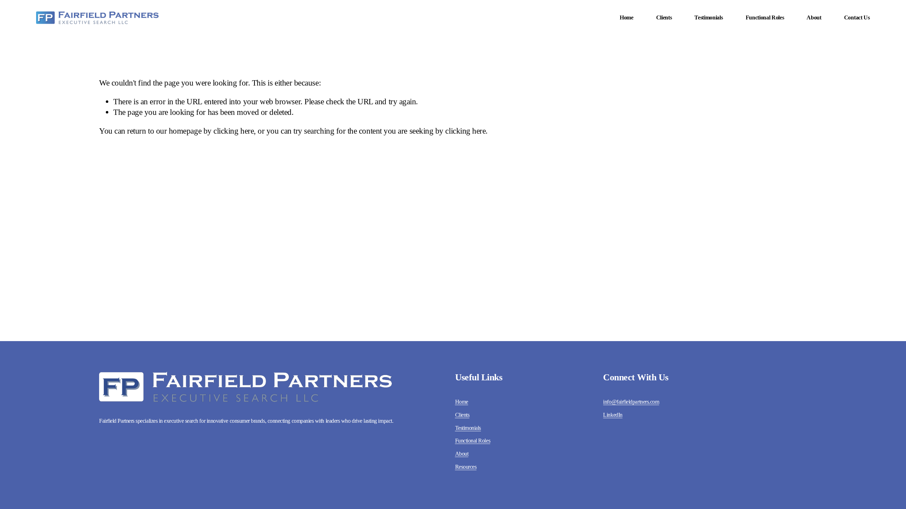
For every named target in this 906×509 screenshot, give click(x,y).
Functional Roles (765, 17)
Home (626, 17)
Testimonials (708, 17)
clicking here (233, 130)
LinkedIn (612, 415)
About (814, 17)
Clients (664, 17)
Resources (466, 467)
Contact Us (857, 17)
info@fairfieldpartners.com (631, 402)
